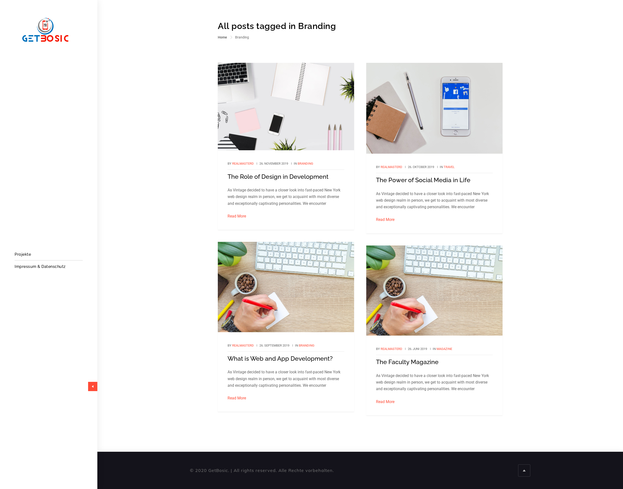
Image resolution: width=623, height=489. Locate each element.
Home (222, 37)
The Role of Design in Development (278, 176)
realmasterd (243, 163)
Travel (449, 167)
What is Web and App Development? (280, 358)
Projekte (23, 254)
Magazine (444, 349)
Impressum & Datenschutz (40, 266)
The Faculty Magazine (407, 362)
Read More (237, 216)
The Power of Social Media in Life (423, 180)
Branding (305, 163)
